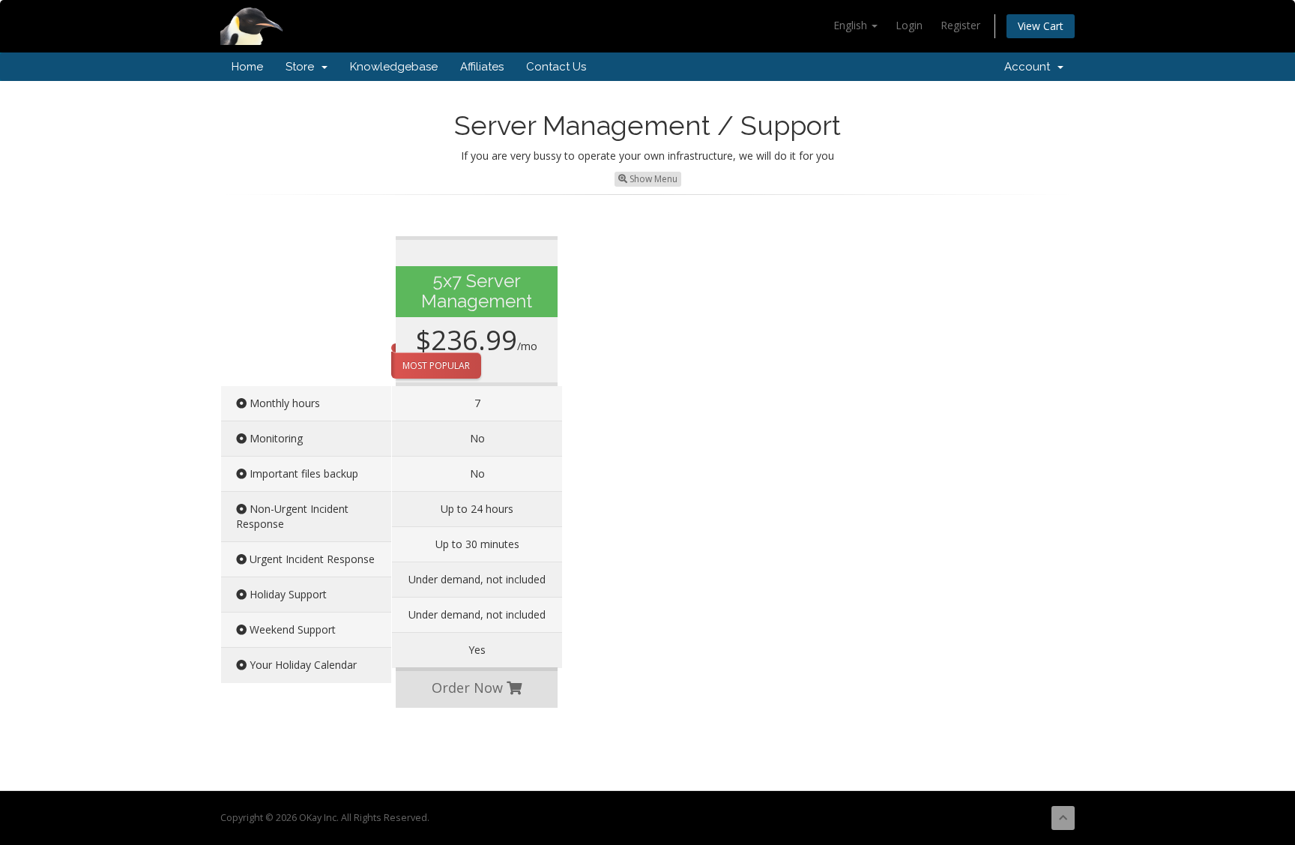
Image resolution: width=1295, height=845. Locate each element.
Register (960, 25)
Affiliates (482, 66)
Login (909, 25)
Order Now (469, 688)
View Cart (1040, 26)
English (851, 25)
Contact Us (556, 66)
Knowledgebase (394, 66)
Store (303, 66)
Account (1030, 66)
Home (247, 66)
